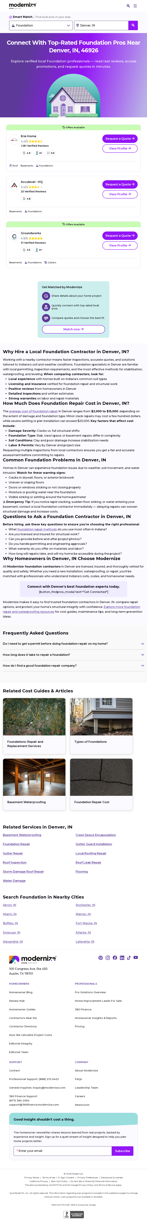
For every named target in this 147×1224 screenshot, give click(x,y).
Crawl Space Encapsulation (96, 835)
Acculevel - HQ (32, 182)
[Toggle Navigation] (135, 6)
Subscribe (122, 1151)
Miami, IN (9, 914)
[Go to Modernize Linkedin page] (122, 958)
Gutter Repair (13, 853)
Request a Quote (119, 138)
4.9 (28, 153)
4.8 (28, 198)
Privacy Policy (86, 1185)
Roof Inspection (15, 862)
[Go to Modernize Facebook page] (115, 958)
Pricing (79, 1026)
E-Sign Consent (66, 1177)
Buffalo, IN (10, 923)
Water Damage (14, 880)
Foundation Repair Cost (91, 802)
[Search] (128, 6)
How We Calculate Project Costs (30, 1035)
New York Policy (59, 1181)
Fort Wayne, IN (86, 923)
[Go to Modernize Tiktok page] (129, 958)
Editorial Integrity (20, 1043)
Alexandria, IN (13, 941)
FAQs (78, 1079)
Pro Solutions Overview (90, 992)
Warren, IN (83, 914)
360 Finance (83, 1009)
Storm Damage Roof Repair (23, 871)
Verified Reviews (35, 145)
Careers (80, 1096)
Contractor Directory (23, 1026)
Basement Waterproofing (26, 802)
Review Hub (17, 1000)
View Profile (118, 148)
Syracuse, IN (11, 932)
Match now (72, 329)
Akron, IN (9, 905)
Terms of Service (107, 1185)
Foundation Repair (16, 844)
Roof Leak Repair (88, 862)
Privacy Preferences (87, 1177)
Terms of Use (49, 1177)
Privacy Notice (32, 1177)
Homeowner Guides (22, 1009)
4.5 (28, 249)
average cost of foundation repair (33, 411)
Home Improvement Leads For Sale (98, 1000)
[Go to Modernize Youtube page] (136, 958)
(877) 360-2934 (19, 1100)
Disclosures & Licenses (112, 1177)
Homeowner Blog (20, 992)
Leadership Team (86, 1087)
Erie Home (28, 136)
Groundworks (31, 233)
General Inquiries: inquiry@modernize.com (37, 1087)
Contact (14, 1070)
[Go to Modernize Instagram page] (108, 958)
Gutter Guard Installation (94, 844)
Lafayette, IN (85, 941)
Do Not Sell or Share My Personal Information (94, 1181)
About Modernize (86, 1070)
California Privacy (39, 1181)
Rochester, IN (85, 905)
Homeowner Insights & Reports (96, 1018)
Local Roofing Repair (91, 853)
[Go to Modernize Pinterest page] (100, 958)
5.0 (52, 153)
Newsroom (82, 1104)
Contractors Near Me (23, 1018)
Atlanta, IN (83, 932)
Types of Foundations (90, 741)
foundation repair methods (37, 529)
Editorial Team (18, 1052)
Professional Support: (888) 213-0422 (34, 1079)
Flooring (82, 871)
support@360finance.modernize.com (34, 1104)
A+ (40, 153)
